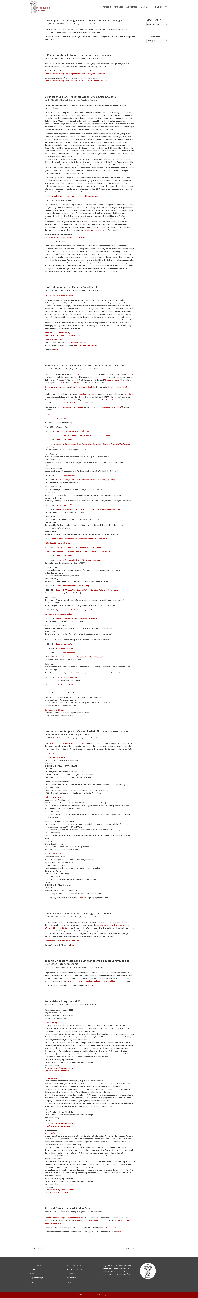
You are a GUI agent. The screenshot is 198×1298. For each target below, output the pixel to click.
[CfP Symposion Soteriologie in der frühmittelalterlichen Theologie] (34, 24)
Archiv (79, 1269)
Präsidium (33, 1269)
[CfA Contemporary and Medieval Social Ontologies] (34, 290)
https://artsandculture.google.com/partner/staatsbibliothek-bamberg (72, 196)
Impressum (71, 1273)
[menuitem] (106, 6)
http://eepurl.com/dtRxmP (82, 387)
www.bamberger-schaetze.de (95, 230)
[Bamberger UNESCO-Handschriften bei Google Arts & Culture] (34, 100)
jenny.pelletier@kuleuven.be (85, 345)
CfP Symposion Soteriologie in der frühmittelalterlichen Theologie (83, 20)
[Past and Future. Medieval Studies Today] (34, 1212)
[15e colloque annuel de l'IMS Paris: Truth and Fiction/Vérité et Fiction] (34, 369)
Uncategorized (84, 24)
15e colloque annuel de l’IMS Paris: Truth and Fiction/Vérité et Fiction (85, 365)
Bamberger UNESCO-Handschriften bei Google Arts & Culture (80, 96)
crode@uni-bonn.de (78, 342)
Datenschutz (71, 1278)
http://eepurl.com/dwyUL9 (118, 387)
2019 (61, 24)
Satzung (33, 1282)
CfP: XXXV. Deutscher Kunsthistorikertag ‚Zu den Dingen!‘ (78, 913)
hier (54, 39)
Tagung (76, 24)
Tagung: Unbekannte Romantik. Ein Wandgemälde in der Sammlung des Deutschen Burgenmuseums (87, 962)
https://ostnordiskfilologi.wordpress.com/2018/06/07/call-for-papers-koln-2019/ (77, 81)
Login (41, 1278)
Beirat (32, 1273)
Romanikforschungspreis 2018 (62, 1001)
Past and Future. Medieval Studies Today (68, 1208)
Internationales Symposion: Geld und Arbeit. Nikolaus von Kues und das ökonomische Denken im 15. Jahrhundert (86, 733)
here (56, 350)
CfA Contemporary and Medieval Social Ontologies (74, 287)
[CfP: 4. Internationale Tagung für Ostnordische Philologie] (34, 58)
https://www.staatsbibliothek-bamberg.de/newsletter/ (66, 237)
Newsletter (71, 1269)
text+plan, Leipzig (114, 1295)
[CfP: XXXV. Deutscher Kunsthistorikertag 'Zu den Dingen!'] (34, 917)
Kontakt (69, 1282)
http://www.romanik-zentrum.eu (57, 1071)
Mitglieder (34, 1278)
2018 (57, 24)
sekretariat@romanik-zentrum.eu (63, 1068)
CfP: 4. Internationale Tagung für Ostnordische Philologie (78, 55)
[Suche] (166, 6)
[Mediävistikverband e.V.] (40, 6)
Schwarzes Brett (68, 24)
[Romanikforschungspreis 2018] (34, 1005)
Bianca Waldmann (100, 24)
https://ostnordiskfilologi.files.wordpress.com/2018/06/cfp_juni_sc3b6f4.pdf (75, 73)
